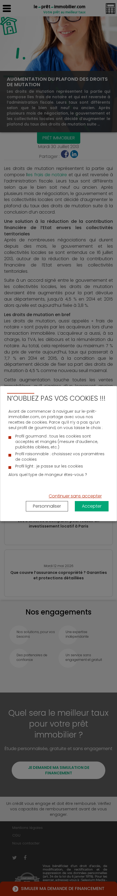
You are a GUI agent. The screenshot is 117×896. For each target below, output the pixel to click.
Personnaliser (47, 506)
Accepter (91, 506)
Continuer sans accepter (75, 496)
